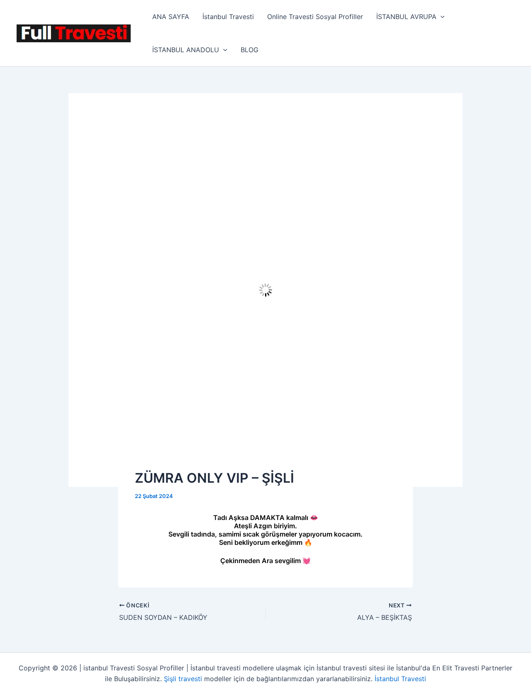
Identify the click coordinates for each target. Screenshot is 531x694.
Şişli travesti (183, 679)
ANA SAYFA (170, 16)
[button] (440, 16)
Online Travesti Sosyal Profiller (315, 16)
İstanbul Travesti (228, 16)
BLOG (249, 50)
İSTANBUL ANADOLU (185, 50)
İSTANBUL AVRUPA (406, 16)
